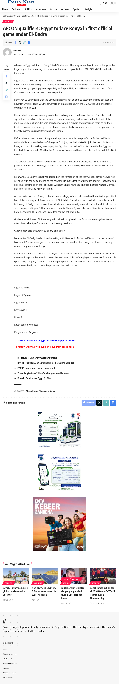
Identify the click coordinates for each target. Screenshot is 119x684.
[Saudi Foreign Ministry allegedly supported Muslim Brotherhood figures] (74, 576)
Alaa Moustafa (20, 50)
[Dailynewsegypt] (21, 3)
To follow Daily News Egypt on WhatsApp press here (44, 340)
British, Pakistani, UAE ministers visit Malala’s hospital (45, 362)
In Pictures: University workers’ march (37, 357)
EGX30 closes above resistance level (36, 368)
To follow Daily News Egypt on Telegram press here (44, 346)
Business (38, 583)
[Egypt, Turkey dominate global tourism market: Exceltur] (16, 576)
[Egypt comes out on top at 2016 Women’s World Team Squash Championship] (103, 576)
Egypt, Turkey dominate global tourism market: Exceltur (15, 591)
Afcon (28, 391)
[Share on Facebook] (15, 42)
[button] (5, 3)
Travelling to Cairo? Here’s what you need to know (43, 373)
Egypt (35, 391)
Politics (76, 579)
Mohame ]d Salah (47, 391)
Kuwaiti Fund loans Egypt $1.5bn (34, 378)
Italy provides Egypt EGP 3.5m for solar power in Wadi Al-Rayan (44, 591)
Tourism (9, 583)
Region (66, 583)
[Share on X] (20, 42)
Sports (8, 21)
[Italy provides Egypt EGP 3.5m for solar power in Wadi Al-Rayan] (45, 576)
